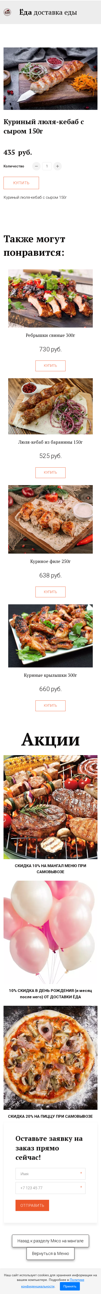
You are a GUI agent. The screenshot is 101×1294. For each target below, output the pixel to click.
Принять (69, 1286)
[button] (50, 365)
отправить (32, 1205)
